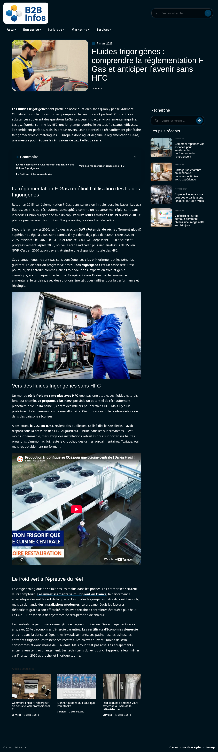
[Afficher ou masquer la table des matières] (87, 157)
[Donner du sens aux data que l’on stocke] (76, 686)
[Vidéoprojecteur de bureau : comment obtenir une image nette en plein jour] (161, 217)
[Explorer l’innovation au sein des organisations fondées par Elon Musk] (161, 194)
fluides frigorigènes (85, 265)
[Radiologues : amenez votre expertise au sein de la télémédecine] (122, 686)
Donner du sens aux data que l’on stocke (76, 704)
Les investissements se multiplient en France (71, 594)
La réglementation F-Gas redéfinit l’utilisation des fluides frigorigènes (45, 166)
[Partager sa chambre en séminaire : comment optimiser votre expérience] (161, 172)
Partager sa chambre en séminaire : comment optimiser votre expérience (188, 174)
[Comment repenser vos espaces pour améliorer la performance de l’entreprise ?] (161, 147)
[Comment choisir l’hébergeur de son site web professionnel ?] (31, 686)
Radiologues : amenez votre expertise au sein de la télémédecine (120, 706)
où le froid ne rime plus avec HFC (53, 395)
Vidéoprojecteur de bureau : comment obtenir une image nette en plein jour (189, 220)
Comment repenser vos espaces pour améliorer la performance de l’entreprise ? (189, 150)
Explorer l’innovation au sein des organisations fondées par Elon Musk (189, 197)
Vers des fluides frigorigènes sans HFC (101, 165)
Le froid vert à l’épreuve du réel (34, 174)
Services (97, 88)
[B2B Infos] (25, 13)
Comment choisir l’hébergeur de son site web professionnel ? (31, 706)
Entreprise (181, 189)
